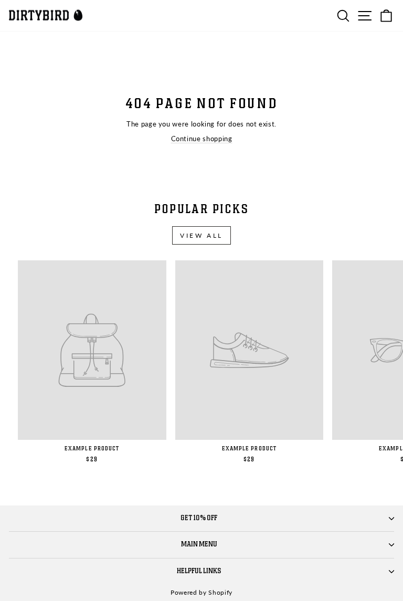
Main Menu (199, 544)
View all (201, 235)
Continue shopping (201, 138)
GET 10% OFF (199, 518)
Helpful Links (199, 571)
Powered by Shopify (201, 592)
